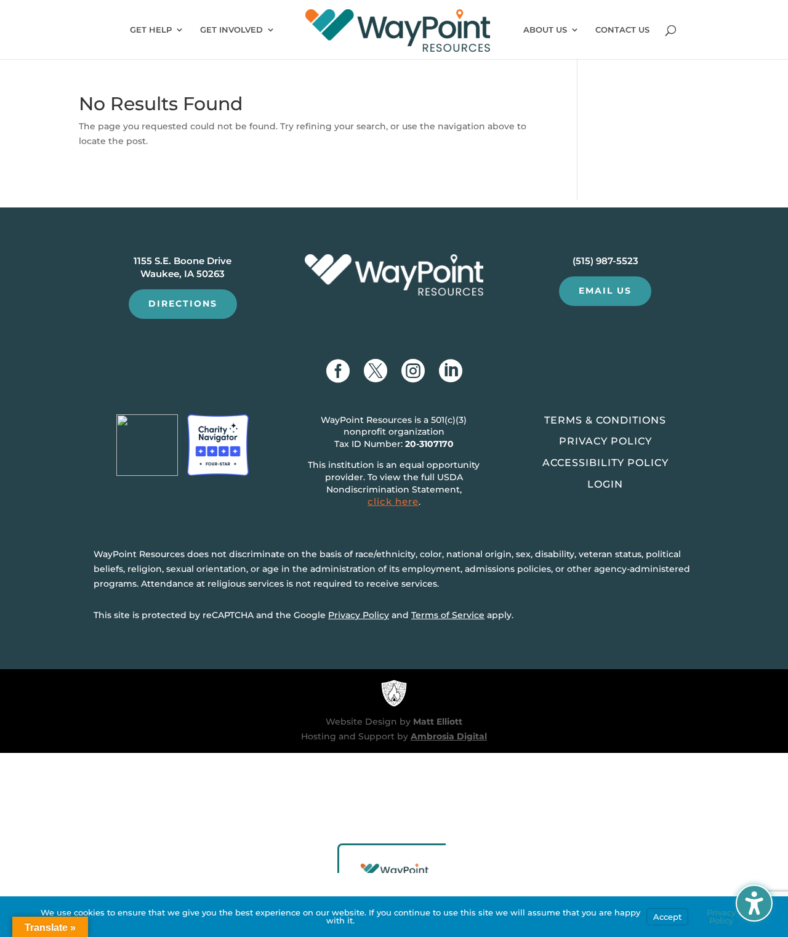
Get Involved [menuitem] (231, 29)
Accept (667, 917)
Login (605, 484)
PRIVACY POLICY (605, 441)
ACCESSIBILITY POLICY (605, 462)
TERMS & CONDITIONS (605, 420)
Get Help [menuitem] (151, 29)
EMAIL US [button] (605, 290)
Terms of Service (447, 615)
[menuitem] (398, 33)
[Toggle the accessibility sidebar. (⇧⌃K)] (754, 903)
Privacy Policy (358, 615)
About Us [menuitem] (545, 29)
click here (393, 501)
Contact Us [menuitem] (622, 29)
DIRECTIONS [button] (182, 303)
